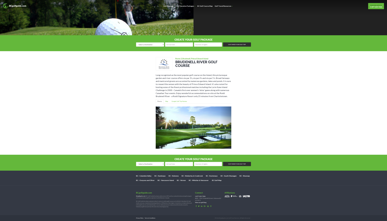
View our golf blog (200, 202)
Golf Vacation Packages (185, 6)
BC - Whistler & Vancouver (199, 180)
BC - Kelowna (174, 176)
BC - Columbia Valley (143, 176)
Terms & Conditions (150, 218)
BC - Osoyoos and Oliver (145, 180)
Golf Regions (168, 6)
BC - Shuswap (245, 176)
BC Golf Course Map (205, 6)
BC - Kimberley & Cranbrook (192, 176)
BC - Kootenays (212, 176)
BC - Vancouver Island (166, 180)
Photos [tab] (159, 101)
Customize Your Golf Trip (237, 44)
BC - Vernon (181, 180)
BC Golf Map (217, 180)
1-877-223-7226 (376, 6)
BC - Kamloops (160, 176)
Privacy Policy (139, 218)
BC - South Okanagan (229, 176)
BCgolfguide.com (140, 196)
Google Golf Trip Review (179, 101)
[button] (161, 127)
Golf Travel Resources (223, 6)
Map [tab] (166, 101)
